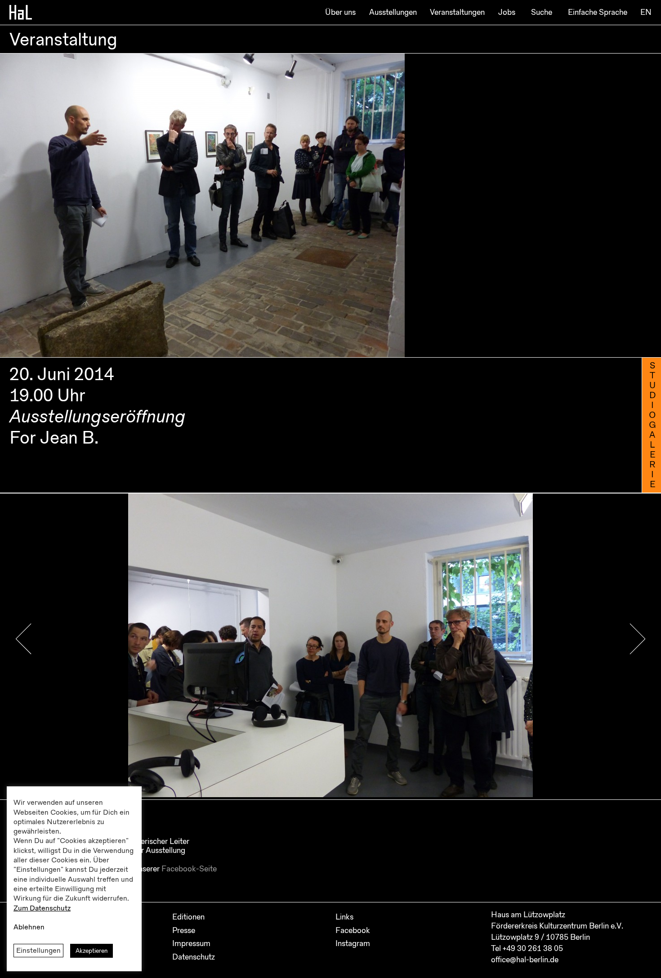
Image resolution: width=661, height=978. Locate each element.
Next (637, 639)
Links (344, 916)
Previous (23, 639)
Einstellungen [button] (38, 951)
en (646, 12)
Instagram (352, 943)
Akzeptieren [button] (91, 950)
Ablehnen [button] (29, 927)
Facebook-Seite (189, 868)
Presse (183, 930)
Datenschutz (193, 956)
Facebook (352, 930)
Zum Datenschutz (42, 908)
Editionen (188, 916)
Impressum (191, 943)
